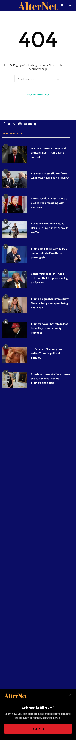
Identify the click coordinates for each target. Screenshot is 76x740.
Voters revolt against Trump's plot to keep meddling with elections (49, 203)
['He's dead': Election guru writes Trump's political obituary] (14, 355)
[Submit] (58, 79)
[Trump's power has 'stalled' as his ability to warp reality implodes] (14, 330)
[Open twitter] (66, 14)
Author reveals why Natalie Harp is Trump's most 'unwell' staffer (49, 228)
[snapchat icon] (35, 124)
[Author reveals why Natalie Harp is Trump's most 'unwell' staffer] (14, 229)
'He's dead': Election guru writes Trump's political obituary (46, 353)
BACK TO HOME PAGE (38, 94)
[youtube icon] (30, 124)
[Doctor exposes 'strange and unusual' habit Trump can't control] (14, 154)
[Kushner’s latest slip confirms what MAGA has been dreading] (14, 179)
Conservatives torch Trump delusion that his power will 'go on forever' (50, 278)
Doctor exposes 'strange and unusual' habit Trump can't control (48, 153)
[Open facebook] (66, 5)
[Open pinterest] (25, 124)
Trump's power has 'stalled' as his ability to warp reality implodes (49, 328)
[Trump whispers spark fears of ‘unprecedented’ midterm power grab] (14, 254)
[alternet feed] (69, 9)
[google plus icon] (14, 124)
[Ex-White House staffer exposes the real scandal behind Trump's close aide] (14, 380)
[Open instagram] (20, 124)
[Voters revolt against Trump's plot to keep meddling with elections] (14, 204)
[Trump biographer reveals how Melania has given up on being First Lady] (14, 305)
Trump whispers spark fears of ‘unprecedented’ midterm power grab (49, 253)
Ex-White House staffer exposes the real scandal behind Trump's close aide (50, 378)
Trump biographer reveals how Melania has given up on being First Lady (50, 303)
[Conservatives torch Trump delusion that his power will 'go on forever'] (14, 279)
